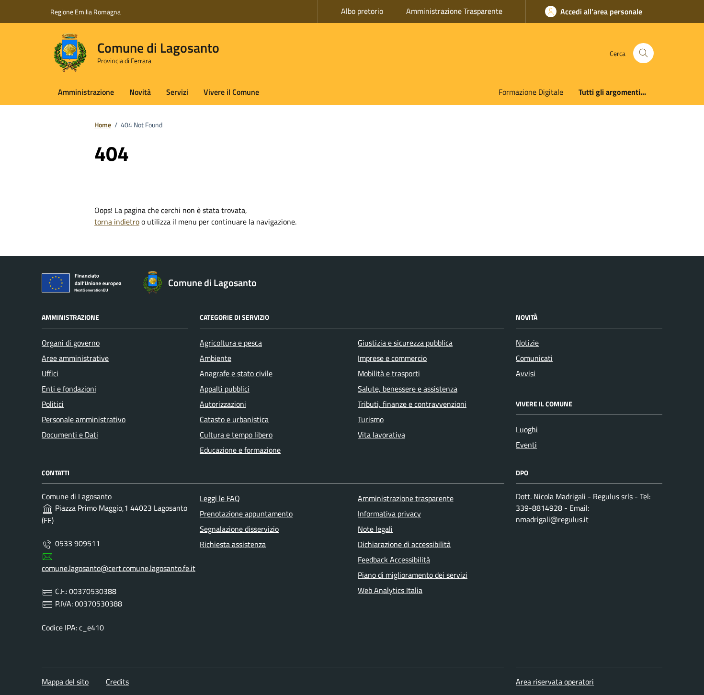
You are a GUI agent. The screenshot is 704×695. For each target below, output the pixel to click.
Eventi (526, 444)
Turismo (371, 419)
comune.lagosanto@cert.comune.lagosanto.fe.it (118, 568)
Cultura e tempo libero (236, 434)
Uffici (50, 373)
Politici (53, 404)
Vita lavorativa (381, 434)
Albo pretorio (362, 11)
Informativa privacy (389, 513)
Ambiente (215, 358)
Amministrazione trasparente (406, 498)
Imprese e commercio (392, 358)
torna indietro (116, 221)
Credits (117, 681)
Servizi (177, 92)
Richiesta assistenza (233, 544)
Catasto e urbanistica (234, 419)
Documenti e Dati (70, 434)
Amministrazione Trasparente (454, 11)
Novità (140, 92)
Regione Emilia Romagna (85, 12)
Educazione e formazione (240, 450)
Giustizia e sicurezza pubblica (405, 342)
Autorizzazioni (223, 404)
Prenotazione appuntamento (246, 513)
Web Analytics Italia (390, 590)
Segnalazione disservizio (239, 529)
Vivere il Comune (231, 92)
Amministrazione (86, 92)
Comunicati (534, 358)
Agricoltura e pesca (231, 342)
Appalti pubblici (225, 388)
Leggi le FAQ (220, 498)
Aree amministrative (75, 358)
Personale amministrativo (83, 419)
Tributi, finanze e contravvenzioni (412, 404)
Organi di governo (71, 342)
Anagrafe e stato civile (236, 373)
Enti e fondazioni (69, 388)
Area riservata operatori (555, 681)
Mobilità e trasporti (389, 373)
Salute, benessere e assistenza (407, 388)
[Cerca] (643, 53)
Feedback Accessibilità (394, 559)
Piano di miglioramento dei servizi (412, 575)
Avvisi (525, 373)
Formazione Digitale (531, 92)
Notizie (527, 342)
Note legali (375, 529)
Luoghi (527, 429)
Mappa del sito (65, 681)
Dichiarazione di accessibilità (404, 544)
